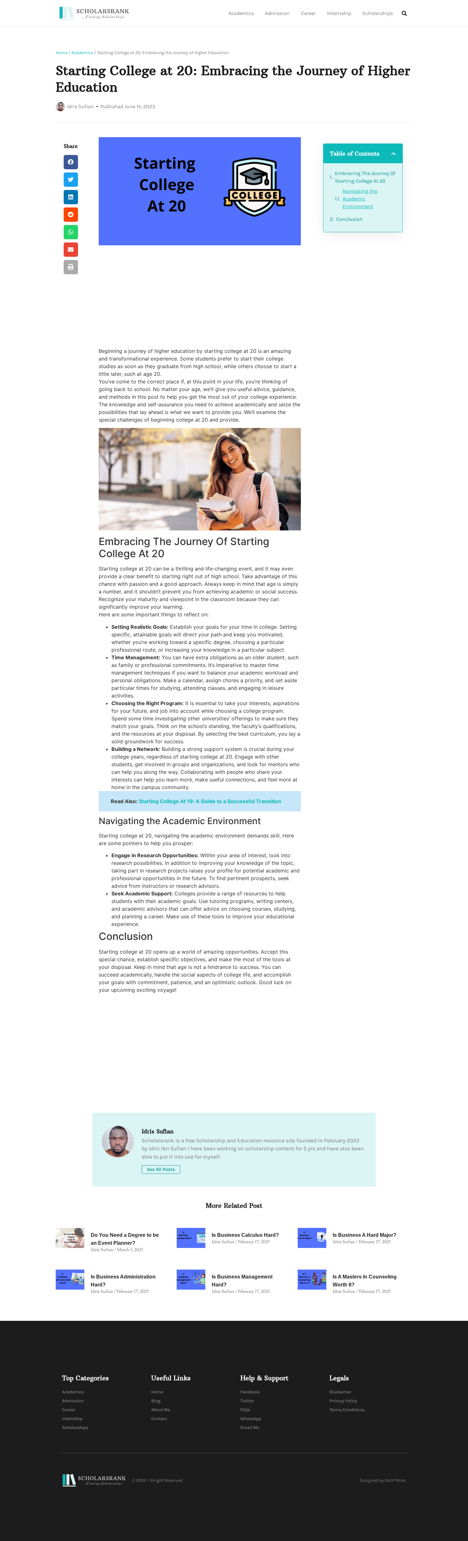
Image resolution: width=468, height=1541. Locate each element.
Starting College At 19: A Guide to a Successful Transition (210, 801)
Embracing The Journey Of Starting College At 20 (365, 177)
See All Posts (161, 1169)
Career (308, 13)
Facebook (250, 1392)
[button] (404, 13)
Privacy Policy (343, 1401)
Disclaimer (340, 1392)
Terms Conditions (347, 1409)
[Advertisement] (200, 296)
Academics (241, 13)
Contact (159, 1418)
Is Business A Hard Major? (364, 1235)
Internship (339, 13)
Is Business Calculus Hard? (245, 1235)
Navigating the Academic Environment (360, 198)
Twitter (247, 1401)
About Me (160, 1409)
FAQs (245, 1409)
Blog (155, 1401)
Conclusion (349, 219)
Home (61, 52)
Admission (277, 13)
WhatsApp (250, 1418)
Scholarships (377, 13)
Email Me (249, 1427)
